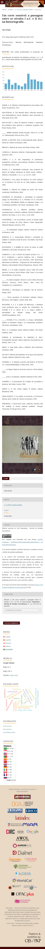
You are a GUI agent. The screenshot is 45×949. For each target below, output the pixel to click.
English (7, 637)
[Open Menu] (2, 2)
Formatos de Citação (13, 610)
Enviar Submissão (11, 623)
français (8, 643)
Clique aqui (14, 675)
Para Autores (7, 729)
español (8, 640)
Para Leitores (7, 726)
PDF (6, 478)
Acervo (11, 10)
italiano (8, 646)
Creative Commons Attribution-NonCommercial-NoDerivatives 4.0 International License (22, 542)
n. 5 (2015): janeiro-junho (24, 10)
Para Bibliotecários (9, 732)
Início (4, 10)
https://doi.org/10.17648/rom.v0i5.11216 (20, 37)
